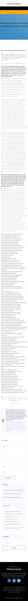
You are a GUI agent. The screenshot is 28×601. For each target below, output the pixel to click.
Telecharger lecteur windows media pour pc (11, 248)
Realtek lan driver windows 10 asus (9, 376)
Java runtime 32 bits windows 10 (9, 252)
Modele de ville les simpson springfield (12, 528)
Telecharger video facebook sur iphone (12, 511)
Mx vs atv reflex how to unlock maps (11, 516)
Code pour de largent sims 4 (7, 315)
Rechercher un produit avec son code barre (11, 304)
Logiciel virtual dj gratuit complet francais (11, 286)
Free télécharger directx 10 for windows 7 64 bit (12, 320)
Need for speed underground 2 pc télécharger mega (13, 322)
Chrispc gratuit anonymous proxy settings (11, 325)
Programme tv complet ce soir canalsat (10, 240)
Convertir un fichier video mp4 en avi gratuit (11, 294)
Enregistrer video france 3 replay (9, 258)
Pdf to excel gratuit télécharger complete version (12, 525)
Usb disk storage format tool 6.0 (8, 278)
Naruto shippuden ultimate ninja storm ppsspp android (14, 346)
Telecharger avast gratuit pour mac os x (11, 497)
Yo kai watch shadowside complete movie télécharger (14, 342)
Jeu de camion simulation (7, 284)
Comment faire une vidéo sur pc (8, 351)
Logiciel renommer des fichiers (8, 279)
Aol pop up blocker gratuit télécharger (10, 293)
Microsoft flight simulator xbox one (11, 521)
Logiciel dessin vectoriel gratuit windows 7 (11, 312)
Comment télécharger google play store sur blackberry (14, 327)
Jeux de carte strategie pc (7, 311)
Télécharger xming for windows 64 (9, 384)
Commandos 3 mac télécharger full (9, 381)
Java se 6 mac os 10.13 (6, 291)
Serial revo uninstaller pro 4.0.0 (8, 317)
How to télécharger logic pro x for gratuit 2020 (13, 490)
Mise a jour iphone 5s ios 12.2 (8, 301)
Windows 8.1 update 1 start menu (9, 369)
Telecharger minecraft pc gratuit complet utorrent (12, 337)
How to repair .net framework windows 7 (11, 493)
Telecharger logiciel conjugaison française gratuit (12, 281)
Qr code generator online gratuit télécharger (11, 245)
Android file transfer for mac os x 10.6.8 (10, 314)
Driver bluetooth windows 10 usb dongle (10, 309)
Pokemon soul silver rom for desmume (10, 262)
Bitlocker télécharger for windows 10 (10, 343)
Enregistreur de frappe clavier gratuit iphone (11, 271)
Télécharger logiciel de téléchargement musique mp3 (13, 302)
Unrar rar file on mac (5, 257)
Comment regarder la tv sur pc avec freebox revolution (14, 391)
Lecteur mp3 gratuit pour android (8, 374)
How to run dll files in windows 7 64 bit (10, 235)
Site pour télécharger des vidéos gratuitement (12, 296)
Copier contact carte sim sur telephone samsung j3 (13, 360)
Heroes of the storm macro (7, 332)
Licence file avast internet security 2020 (10, 306)
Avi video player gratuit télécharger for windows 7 (13, 266)
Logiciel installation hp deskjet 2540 (9, 242)
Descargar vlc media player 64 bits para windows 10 (13, 328)
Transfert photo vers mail (7, 387)
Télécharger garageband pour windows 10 (11, 265)
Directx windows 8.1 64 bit (9, 519)
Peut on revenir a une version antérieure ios (11, 379)
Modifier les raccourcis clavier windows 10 (11, 324)
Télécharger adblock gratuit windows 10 (10, 353)
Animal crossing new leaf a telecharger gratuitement (13, 356)
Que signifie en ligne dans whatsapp (9, 253)
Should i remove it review (7, 255)
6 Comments (5, 60)
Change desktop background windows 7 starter (12, 299)
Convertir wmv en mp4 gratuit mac (9, 338)
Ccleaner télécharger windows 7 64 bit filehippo (13, 513)
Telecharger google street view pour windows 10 (12, 247)
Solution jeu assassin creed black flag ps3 (14, 590)
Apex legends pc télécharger (8, 373)
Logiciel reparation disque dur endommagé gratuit (13, 363)
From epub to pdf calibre (14, 592)
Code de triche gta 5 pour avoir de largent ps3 (12, 234)
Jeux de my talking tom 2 (7, 364)
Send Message (8, 477)
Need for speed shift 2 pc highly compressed (12, 239)
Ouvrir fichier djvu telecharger (8, 348)
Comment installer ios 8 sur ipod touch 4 (10, 237)
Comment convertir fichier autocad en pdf (11, 307)
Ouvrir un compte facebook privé (8, 283)
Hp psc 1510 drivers (6, 350)
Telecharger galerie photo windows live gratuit (12, 386)
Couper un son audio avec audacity (9, 330)
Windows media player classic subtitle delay (11, 389)
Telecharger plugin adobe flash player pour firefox (13, 392)
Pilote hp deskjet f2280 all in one (9, 358)
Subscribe (14, 547)
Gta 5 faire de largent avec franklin (9, 378)
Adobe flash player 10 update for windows (11, 260)
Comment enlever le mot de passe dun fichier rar (12, 297)
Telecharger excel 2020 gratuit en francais (14, 587)
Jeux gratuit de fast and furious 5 (9, 340)
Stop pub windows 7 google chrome (9, 382)
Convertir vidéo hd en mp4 (7, 355)
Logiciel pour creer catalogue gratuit (9, 276)
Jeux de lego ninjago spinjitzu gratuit (9, 244)
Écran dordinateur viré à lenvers (8, 273)
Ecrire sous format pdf (6, 345)
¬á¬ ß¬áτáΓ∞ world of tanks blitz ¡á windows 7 (12, 263)
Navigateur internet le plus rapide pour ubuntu (14, 589)
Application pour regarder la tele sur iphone (11, 371)
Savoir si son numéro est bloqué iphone (10, 319)
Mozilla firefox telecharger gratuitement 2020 (12, 250)
